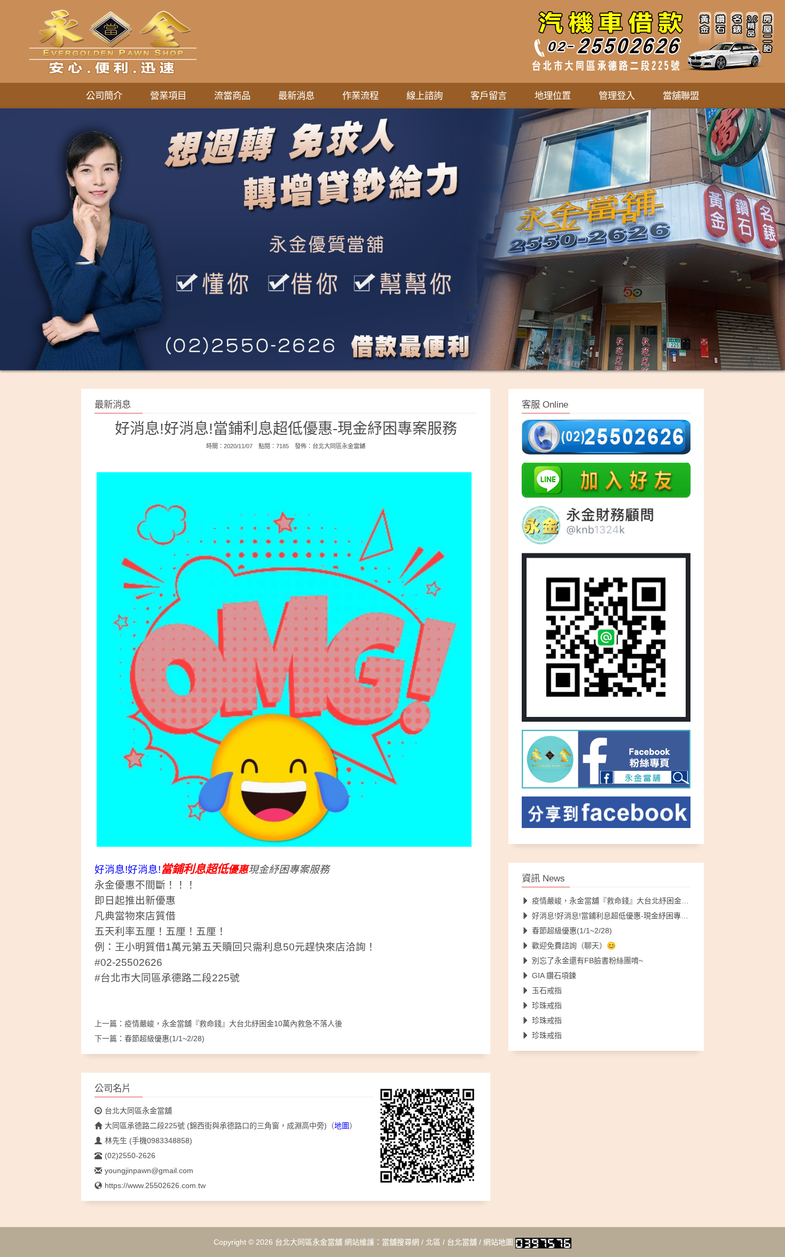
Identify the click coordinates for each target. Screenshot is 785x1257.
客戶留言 (488, 95)
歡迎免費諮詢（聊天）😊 (574, 945)
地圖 (341, 1125)
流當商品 (232, 95)
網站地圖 (498, 1242)
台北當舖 (462, 1242)
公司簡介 (104, 95)
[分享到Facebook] (606, 815)
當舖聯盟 (681, 95)
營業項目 (168, 95)
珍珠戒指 (547, 1005)
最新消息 (296, 95)
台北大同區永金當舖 (338, 446)
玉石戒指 (547, 990)
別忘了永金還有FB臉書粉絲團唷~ (587, 960)
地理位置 (553, 95)
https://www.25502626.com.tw (155, 1185)
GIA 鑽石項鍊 (554, 975)
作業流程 (360, 95)
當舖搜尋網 (400, 1242)
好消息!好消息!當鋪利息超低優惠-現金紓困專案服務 (617, 915)
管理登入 (617, 95)
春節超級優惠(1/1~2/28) (164, 1038)
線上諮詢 (424, 95)
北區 (433, 1242)
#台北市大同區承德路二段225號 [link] (167, 977)
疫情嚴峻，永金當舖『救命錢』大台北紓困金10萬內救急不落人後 (233, 1023)
